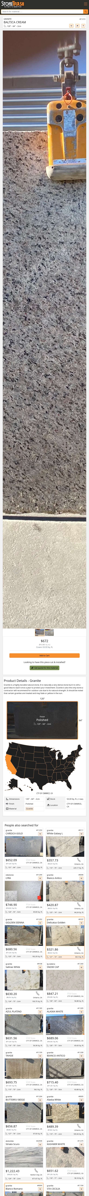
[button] (44, 330)
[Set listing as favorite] (71, 26)
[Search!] (85, 11)
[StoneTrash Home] (12, 4)
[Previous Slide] (6, 329)
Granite (7, 19)
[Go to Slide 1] (39, 632)
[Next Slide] (82, 329)
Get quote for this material (46, 668)
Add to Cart (44, 655)
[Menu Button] (85, 4)
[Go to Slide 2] (49, 632)
